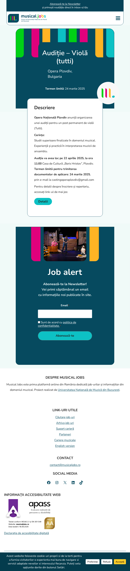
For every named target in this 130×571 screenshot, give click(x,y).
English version (65, 446)
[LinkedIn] (73, 483)
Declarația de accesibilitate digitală (26, 533)
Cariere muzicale (65, 440)
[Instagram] (57, 483)
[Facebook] (49, 483)
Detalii (43, 201)
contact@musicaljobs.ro (65, 465)
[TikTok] (81, 483)
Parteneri (65, 434)
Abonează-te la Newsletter (65, 4)
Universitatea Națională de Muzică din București (89, 390)
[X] (65, 483)
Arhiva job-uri (65, 423)
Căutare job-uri (65, 417)
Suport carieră (65, 429)
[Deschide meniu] (118, 18)
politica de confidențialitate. (57, 324)
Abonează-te (65, 336)
